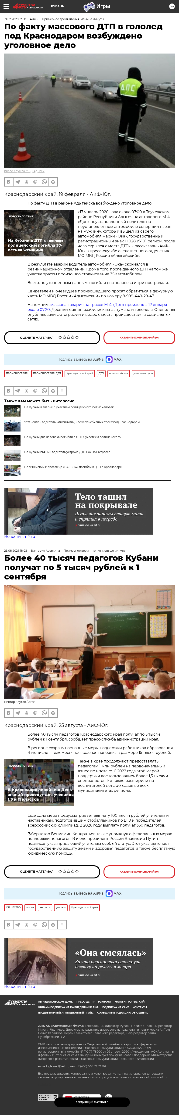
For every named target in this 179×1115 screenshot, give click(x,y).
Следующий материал (92, 1102)
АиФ (31, 702)
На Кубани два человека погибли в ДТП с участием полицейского (72, 437)
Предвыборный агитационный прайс (65, 1012)
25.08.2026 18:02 (15, 550)
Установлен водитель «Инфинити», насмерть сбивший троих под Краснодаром (82, 422)
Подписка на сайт (115, 1007)
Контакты (140, 1007)
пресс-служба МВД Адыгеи (24, 171)
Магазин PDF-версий (130, 1001)
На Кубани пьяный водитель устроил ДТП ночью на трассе (67, 452)
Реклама (104, 1001)
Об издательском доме (55, 1001)
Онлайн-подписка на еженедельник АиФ (68, 1007)
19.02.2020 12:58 (15, 19)
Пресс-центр (85, 1001)
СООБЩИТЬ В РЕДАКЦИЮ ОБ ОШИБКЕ (122, 1012)
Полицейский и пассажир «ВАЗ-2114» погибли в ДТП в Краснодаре (73, 467)
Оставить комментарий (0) (139, 337)
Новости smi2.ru (19, 536)
